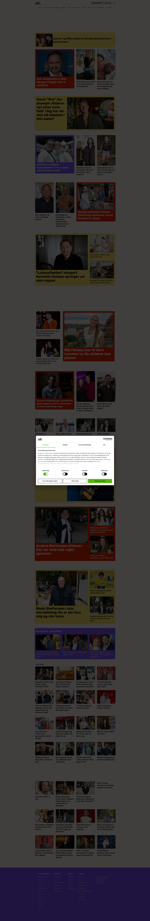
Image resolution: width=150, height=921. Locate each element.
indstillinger (107, 459)
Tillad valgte (75, 481)
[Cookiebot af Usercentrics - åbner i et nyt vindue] (104, 439)
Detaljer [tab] (65, 445)
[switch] (65, 474)
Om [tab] (104, 445)
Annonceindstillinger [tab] (84, 445)
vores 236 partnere (47, 453)
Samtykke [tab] (46, 445)
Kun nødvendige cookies (50, 481)
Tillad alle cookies (100, 481)
